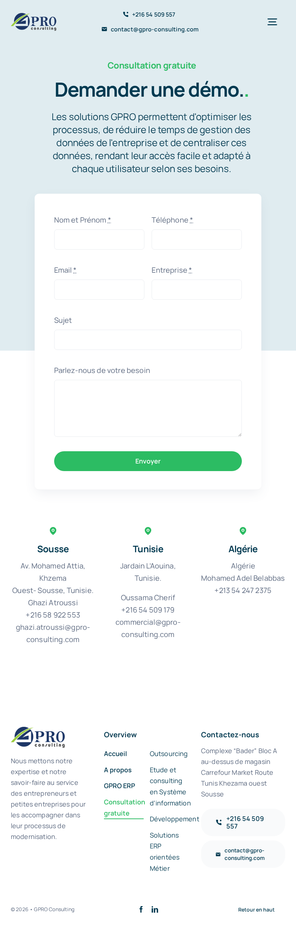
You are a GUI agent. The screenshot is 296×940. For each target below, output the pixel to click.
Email (65, 270)
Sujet (63, 320)
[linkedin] (155, 909)
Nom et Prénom (82, 220)
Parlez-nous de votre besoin (102, 370)
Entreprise (172, 270)
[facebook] (141, 909)
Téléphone (172, 220)
